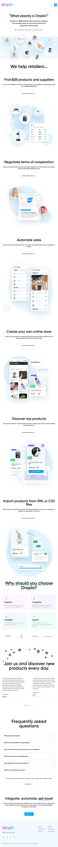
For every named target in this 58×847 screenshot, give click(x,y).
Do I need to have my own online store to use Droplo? (22, 749)
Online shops (41, 829)
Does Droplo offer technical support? (16, 763)
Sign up (28, 814)
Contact (40, 831)
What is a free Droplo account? (14, 770)
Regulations (51, 829)
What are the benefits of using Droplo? (17, 742)
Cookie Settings (33, 843)
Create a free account (28, 93)
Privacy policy (51, 831)
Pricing (39, 826)
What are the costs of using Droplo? (16, 756)
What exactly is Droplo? (12, 736)
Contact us (28, 784)
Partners (50, 826)
